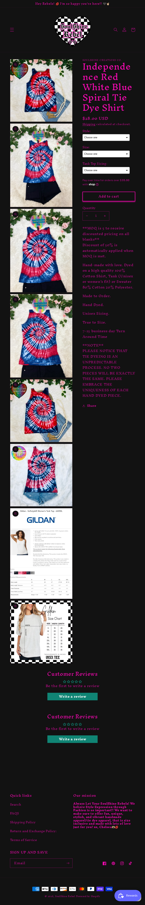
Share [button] (91, 405)
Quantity (89, 208)
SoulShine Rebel (65, 896)
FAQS (14, 813)
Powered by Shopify (88, 896)
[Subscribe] (68, 863)
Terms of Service (23, 839)
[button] (12, 29)
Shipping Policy (23, 822)
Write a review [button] (72, 696)
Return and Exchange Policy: (33, 831)
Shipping (89, 124)
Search (15, 805)
